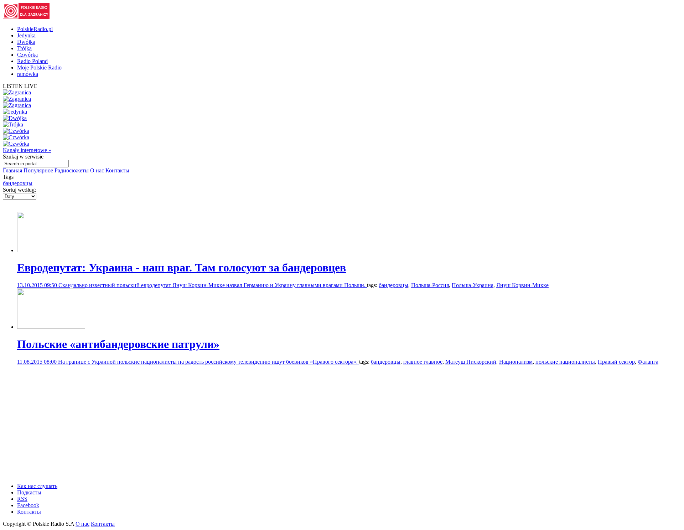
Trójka (24, 48)
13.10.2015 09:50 (37, 285)
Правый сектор (616, 362)
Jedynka (26, 35)
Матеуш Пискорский (470, 362)
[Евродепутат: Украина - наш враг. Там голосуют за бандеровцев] (51, 250)
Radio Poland (32, 61)
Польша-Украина (472, 285)
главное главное (422, 362)
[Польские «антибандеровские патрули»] (51, 327)
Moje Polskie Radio (39, 67)
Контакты (117, 170)
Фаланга (648, 362)
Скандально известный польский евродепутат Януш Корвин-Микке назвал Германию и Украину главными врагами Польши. (212, 285)
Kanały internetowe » (27, 150)
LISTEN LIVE (20, 86)
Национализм (516, 362)
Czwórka (27, 55)
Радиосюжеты (72, 170)
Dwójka (26, 42)
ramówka (27, 74)
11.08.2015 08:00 (37, 362)
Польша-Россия (430, 285)
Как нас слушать (37, 486)
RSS (22, 499)
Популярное (39, 170)
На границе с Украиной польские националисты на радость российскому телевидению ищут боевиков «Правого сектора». (208, 362)
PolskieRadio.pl (35, 29)
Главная (13, 170)
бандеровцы (17, 183)
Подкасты (29, 492)
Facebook (28, 505)
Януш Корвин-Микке (522, 285)
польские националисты (565, 362)
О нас (97, 170)
